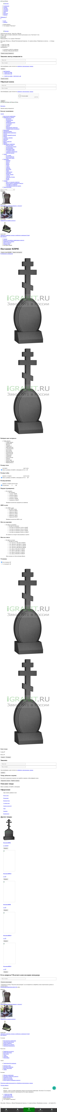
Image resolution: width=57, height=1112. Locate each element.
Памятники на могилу (8, 1051)
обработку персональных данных (25, 66)
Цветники (5, 139)
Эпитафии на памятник (11, 184)
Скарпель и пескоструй (11, 151)
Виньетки (8, 173)
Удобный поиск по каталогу (12, 128)
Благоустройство (10, 156)
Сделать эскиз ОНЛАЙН (6, 252)
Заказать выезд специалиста (7, 53)
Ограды (5, 134)
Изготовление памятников (9, 1040)
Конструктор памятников (9, 116)
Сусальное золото (10, 150)
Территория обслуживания (9, 1063)
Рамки (7, 170)
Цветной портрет (10, 153)
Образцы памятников (8, 1075)
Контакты (5, 13)
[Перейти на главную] (28, 3)
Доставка (5, 8)
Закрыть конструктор (17, 252)
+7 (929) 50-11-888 (7, 72)
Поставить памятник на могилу (10, 1076)
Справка (5, 180)
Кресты (8, 126)
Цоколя (5, 136)
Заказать (3, 757)
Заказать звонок (4, 78)
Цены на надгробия (8, 1079)
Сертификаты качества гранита (13, 185)
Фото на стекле (9, 145)
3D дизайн (8, 155)
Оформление (9, 172)
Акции (2, 113)
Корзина (5, 14)
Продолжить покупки (5, 780)
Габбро (5, 1069)
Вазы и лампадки (7, 141)
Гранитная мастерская (8, 1042)
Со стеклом (9, 123)
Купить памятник (7, 1043)
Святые (8, 166)
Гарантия (5, 11)
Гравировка (6, 159)
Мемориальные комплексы (9, 132)
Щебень (5, 142)
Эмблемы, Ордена (10, 177)
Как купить (6, 1054)
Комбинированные (10, 122)
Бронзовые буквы (10, 149)
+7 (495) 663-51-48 (7, 73)
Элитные (8, 125)
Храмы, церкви (9, 174)
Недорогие (8, 118)
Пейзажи (8, 168)
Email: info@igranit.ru (8, 1096)
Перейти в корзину (15, 780)
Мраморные (6, 130)
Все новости (3, 236)
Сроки (4, 1055)
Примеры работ (7, 1065)
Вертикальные (9, 120)
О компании (6, 6)
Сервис (5, 154)
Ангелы (8, 175)
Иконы (7, 164)
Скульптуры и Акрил (11, 146)
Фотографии (6, 1057)
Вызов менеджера (7, 1052)
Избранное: (3, 17)
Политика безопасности (9, 1045)
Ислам (7, 178)
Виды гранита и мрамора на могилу (14, 183)
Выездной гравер (10, 158)
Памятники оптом (7, 1077)
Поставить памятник (8, 1067)
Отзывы (5, 7)
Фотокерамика (9, 147)
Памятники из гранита (8, 117)
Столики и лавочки (8, 137)
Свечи (7, 165)
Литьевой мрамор (7, 131)
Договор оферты (4, 1085)
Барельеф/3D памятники (12, 127)
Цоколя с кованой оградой (9, 135)
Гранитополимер (7, 187)
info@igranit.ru (6, 71)
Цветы (7, 163)
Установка (5, 9)
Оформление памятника (9, 144)
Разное (7, 179)
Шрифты (8, 160)
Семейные (8, 121)
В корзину (8, 757)
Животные (8, 169)
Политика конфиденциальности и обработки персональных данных (17, 1083)
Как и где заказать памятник (13, 182)
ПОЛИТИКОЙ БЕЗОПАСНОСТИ (9, 987)
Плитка (5, 140)
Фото (4, 12)
